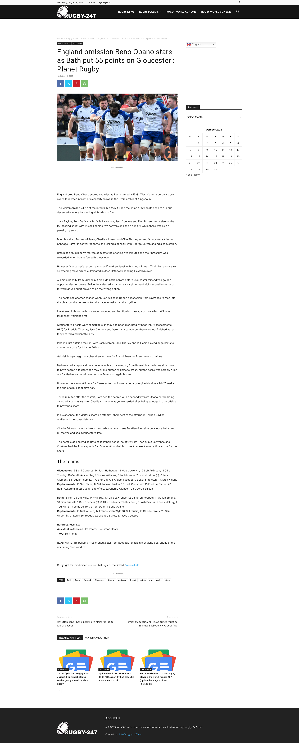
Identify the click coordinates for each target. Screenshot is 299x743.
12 (230, 149)
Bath (69, 580)
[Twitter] (68, 83)
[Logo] (76, 12)
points (143, 580)
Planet (133, 580)
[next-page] (65, 691)
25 (223, 163)
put (150, 580)
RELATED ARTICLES (70, 637)
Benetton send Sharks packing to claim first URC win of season (85, 623)
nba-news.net (160, 727)
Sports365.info (122, 727)
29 (198, 169)
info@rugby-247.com (131, 734)
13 (238, 149)
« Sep (189, 174)
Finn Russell (88, 38)
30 (207, 169)
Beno (77, 580)
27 (238, 163)
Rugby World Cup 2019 (181, 11)
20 (238, 156)
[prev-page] (59, 691)
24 (215, 163)
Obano (111, 580)
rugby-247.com (193, 727)
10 (215, 149)
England (87, 580)
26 (230, 163)
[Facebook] (239, 2)
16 (207, 156)
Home (60, 38)
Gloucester (99, 580)
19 (230, 156)
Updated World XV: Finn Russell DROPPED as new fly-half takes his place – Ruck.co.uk (116, 677)
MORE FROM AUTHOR (97, 637)
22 (198, 163)
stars (167, 580)
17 (215, 156)
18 (223, 156)
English (196, 44)
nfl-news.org (176, 727)
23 (207, 163)
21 (190, 163)
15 (198, 156)
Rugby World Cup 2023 (216, 11)
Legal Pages (103, 2)
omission (122, 580)
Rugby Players (149, 11)
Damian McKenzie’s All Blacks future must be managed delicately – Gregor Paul (152, 623)
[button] (238, 12)
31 (215, 169)
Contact (91, 2)
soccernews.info (141, 727)
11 (223, 149)
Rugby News (126, 11)
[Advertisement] (149, 28)
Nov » (197, 174)
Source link (132, 565)
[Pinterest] (76, 83)
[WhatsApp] (84, 83)
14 (190, 156)
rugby (159, 580)
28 (190, 169)
